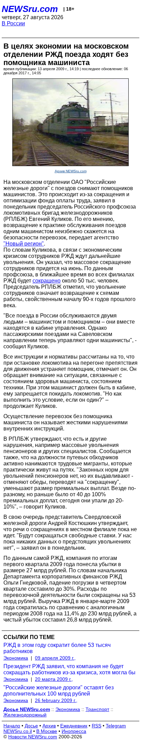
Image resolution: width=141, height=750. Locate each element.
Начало (11, 725)
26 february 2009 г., (56, 700)
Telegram (116, 725)
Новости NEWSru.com (32, 736)
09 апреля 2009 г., (55, 658)
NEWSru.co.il (17, 731)
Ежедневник (73, 725)
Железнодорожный (25, 714)
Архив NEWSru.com (71, 171)
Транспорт (97, 709)
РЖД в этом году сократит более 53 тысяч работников (57, 648)
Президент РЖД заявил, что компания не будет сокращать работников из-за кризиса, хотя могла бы (69, 669)
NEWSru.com (30, 9)
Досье (31, 725)
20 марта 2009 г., (54, 679)
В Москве (46, 731)
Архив (49, 725)
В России (13, 23)
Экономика (15, 658)
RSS (96, 725)
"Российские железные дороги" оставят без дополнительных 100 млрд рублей (58, 691)
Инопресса (74, 731)
